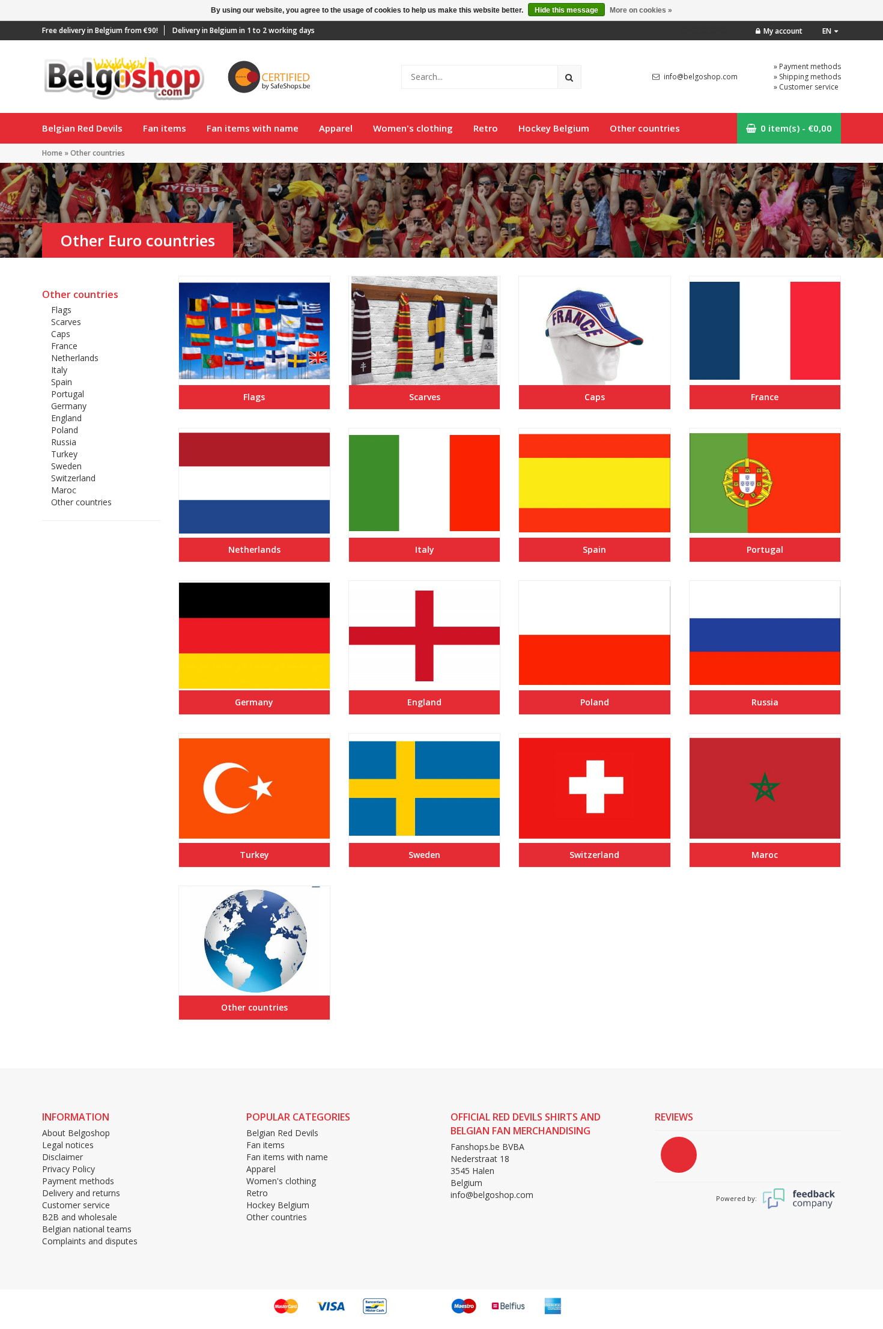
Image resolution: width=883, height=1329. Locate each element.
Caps (60, 333)
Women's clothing (413, 128)
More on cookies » (641, 10)
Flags (61, 309)
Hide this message (566, 10)
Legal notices (68, 1145)
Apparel (336, 128)
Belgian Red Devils (82, 128)
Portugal (67, 394)
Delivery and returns (81, 1193)
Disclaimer (62, 1157)
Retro (485, 128)
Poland (64, 430)
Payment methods (78, 1181)
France (64, 345)
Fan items (164, 128)
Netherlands (75, 357)
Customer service (76, 1205)
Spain (61, 382)
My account (783, 31)
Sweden (66, 466)
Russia (63, 442)
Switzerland (73, 478)
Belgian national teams (87, 1229)
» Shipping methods (807, 76)
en (826, 31)
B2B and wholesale (79, 1217)
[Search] (569, 77)
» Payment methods (807, 66)
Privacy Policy (68, 1169)
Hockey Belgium (553, 128)
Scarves (66, 321)
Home (52, 153)
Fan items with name (253, 128)
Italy (59, 370)
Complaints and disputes (90, 1241)
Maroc (63, 490)
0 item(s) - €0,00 (796, 128)
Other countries (645, 128)
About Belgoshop (76, 1133)
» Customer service (806, 87)
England (66, 418)
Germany (68, 406)
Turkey (64, 454)
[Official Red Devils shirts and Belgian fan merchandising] (123, 75)
